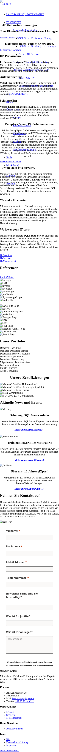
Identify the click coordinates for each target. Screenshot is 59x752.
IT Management (14, 717)
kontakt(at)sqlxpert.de (23, 698)
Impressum (11, 745)
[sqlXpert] (5, 4)
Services (10, 715)
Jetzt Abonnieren (14, 728)
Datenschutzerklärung (17, 742)
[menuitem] (32, 14)
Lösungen (11, 712)
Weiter (10, 277)
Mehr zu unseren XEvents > (29, 429)
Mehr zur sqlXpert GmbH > (29, 488)
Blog (8, 739)
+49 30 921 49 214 (24, 701)
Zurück (3, 277)
